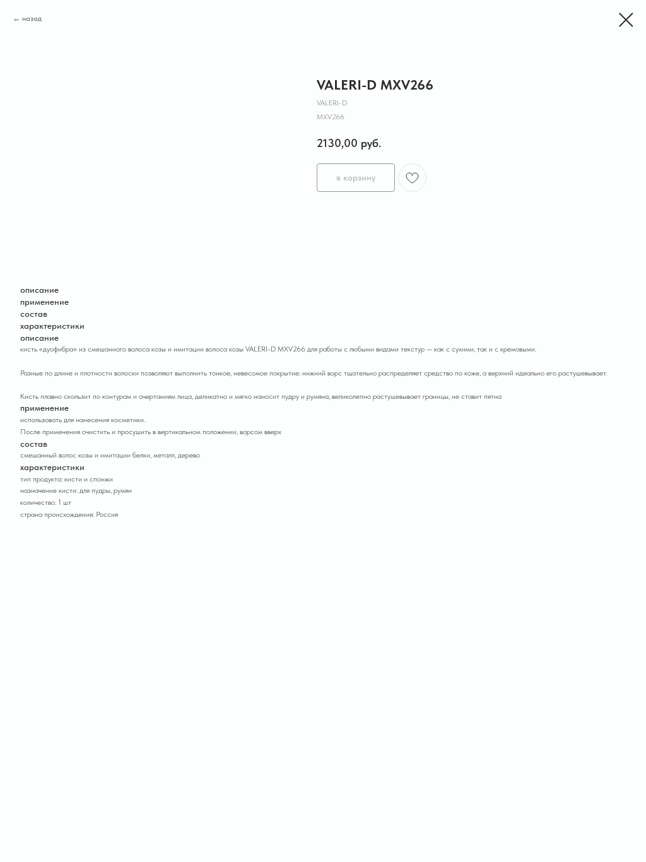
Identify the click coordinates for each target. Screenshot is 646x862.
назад (32, 18)
